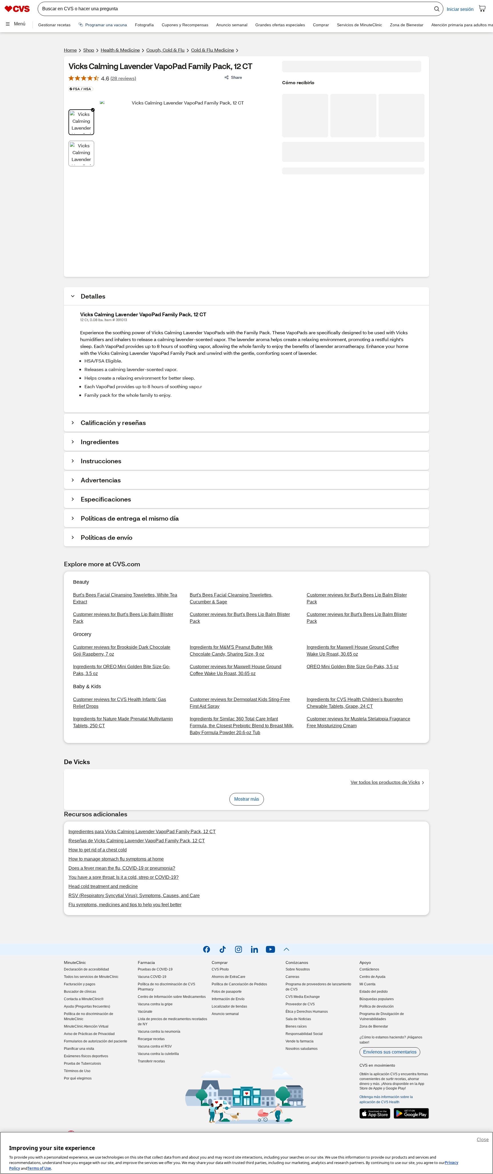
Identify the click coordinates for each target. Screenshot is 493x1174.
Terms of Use (39, 1168)
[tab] (81, 122)
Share (236, 77)
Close (483, 1139)
